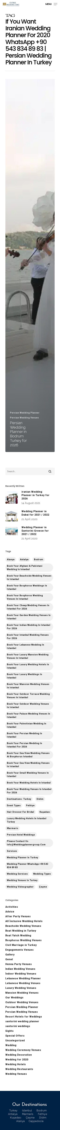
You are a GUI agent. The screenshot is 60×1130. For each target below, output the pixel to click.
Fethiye (30, 805)
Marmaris (12, 828)
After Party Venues (18, 916)
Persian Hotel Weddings (21, 834)
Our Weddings (14, 997)
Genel (9, 959)
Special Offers (15, 1035)
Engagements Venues (19, 949)
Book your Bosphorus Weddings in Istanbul (27, 587)
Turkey (13, 1110)
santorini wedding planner (22, 1021)
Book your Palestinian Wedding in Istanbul (26, 725)
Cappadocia (36, 1121)
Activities (11, 906)
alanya (11, 559)
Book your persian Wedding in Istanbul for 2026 (24, 745)
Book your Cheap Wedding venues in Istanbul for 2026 (28, 607)
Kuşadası (45, 812)
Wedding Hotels (15, 1064)
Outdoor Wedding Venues (21, 1002)
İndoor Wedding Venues (20, 973)
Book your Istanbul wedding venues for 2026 (28, 637)
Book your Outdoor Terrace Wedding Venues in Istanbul (28, 696)
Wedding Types (42, 874)
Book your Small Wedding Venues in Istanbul (28, 774)
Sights (9, 1030)
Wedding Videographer (20, 887)
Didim (40, 799)
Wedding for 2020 (16, 1059)
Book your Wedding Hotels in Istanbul (29, 782)
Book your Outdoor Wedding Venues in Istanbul (28, 705)
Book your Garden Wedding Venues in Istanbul (29, 617)
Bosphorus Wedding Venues (23, 940)
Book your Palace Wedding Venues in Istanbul (28, 715)
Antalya (24, 559)
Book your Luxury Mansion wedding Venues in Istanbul (28, 656)
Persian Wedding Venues (24, 417)
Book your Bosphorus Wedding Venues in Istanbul (25, 597)
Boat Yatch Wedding (18, 935)
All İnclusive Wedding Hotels (24, 921)
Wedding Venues (16, 1073)
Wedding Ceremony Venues (23, 1050)
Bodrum (38, 559)
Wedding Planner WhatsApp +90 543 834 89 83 (27, 866)
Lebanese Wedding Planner (23, 978)
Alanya (20, 1121)
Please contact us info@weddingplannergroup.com (26, 843)
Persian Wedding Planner (25, 413)
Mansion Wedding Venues (22, 992)
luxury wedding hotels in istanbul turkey (26, 820)
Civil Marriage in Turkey (21, 945)
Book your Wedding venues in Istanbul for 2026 (29, 791)
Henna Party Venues (18, 964)
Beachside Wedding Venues (23, 925)
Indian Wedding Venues (20, 968)
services (12, 851)
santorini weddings (17, 1026)
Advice (9, 911)
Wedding (10, 1045)
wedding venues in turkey (22, 880)
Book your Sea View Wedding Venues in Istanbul (28, 765)
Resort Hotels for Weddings (23, 1016)
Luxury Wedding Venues (20, 988)
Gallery (10, 954)
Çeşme (43, 887)
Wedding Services (17, 874)
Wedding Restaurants (19, 1069)
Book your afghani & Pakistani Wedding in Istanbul (24, 568)
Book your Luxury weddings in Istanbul (24, 676)
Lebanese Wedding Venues (22, 983)
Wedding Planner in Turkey (22, 857)
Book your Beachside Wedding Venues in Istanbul (29, 577)
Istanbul (27, 1110)
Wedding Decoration (18, 1054)
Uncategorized (15, 1040)
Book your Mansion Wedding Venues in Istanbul (28, 686)
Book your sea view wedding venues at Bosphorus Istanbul (28, 755)
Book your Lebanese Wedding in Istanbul (25, 646)
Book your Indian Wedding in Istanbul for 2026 (28, 627)
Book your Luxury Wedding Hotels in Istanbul (28, 666)
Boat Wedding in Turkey (20, 930)
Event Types (14, 805)
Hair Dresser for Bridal (20, 812)
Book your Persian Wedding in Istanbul (24, 735)
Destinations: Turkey (19, 799)
